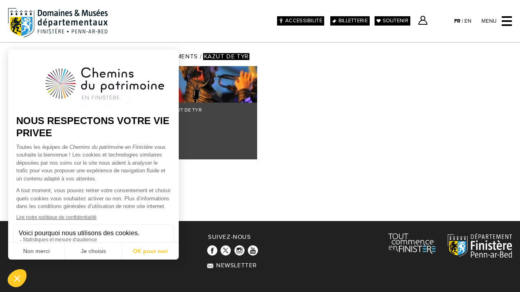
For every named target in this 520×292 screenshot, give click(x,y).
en (467, 21)
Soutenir (395, 20)
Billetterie (353, 20)
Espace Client (422, 20)
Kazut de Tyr (226, 56)
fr (457, 21)
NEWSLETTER (236, 265)
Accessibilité (303, 20)
